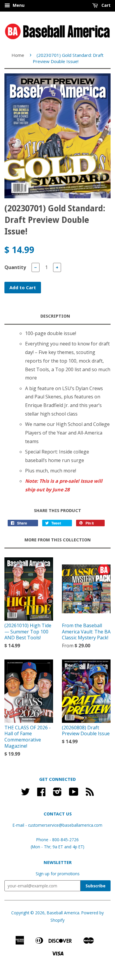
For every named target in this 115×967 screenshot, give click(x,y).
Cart (105, 5)
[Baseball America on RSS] (90, 794)
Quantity (15, 267)
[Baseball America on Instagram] (57, 794)
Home (18, 55)
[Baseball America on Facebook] (41, 794)
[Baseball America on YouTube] (73, 794)
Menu (18, 5)
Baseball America (63, 912)
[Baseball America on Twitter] (25, 794)
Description (55, 316)
